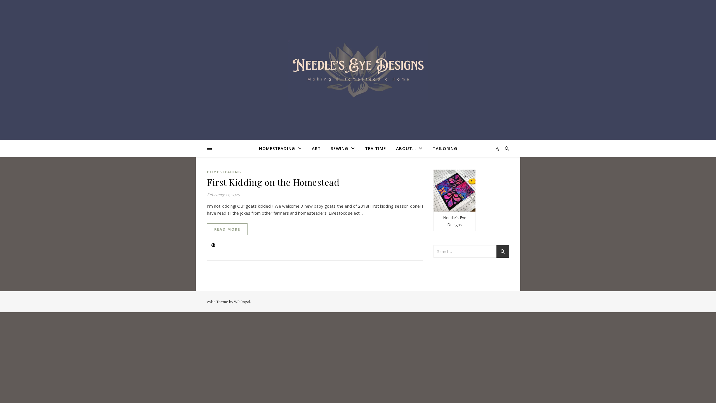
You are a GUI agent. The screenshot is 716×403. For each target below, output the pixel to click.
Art (316, 148)
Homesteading (277, 148)
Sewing (339, 148)
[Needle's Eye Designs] (358, 70)
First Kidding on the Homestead (273, 182)
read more (227, 229)
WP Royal (242, 301)
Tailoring (445, 148)
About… (406, 148)
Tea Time (375, 148)
